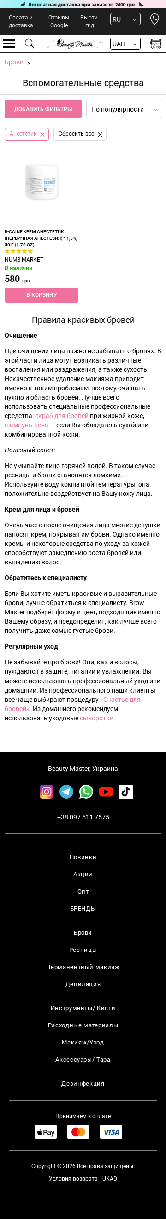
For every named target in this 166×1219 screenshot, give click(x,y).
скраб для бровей (62, 415)
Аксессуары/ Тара (82, 1059)
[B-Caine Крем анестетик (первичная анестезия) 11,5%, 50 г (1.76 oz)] (41, 182)
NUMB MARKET (24, 259)
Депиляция (83, 984)
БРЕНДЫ (83, 908)
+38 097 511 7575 (83, 817)
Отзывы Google (58, 21)
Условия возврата (73, 1178)
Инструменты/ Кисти (83, 1008)
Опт (83, 891)
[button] (41, 295)
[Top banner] (83, 4)
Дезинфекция (82, 1083)
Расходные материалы (83, 1025)
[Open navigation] (9, 43)
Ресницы (83, 949)
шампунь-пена (26, 425)
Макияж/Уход (83, 1042)
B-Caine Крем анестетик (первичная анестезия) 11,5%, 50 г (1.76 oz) (41, 238)
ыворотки (98, 718)
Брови (83, 932)
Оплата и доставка (21, 21)
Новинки (83, 857)
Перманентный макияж (82, 966)
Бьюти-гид (89, 21)
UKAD (109, 1178)
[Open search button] (30, 43)
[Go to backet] (155, 44)
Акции (83, 874)
